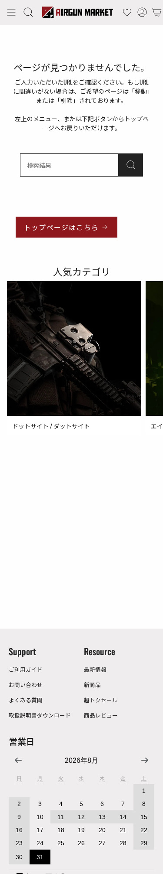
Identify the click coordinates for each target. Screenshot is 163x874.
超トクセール (101, 700)
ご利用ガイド (26, 669)
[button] (28, 12)
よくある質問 (26, 700)
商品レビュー (101, 715)
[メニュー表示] (11, 12)
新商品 (92, 684)
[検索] (131, 165)
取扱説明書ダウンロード (40, 715)
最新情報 (95, 669)
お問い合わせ (26, 684)
